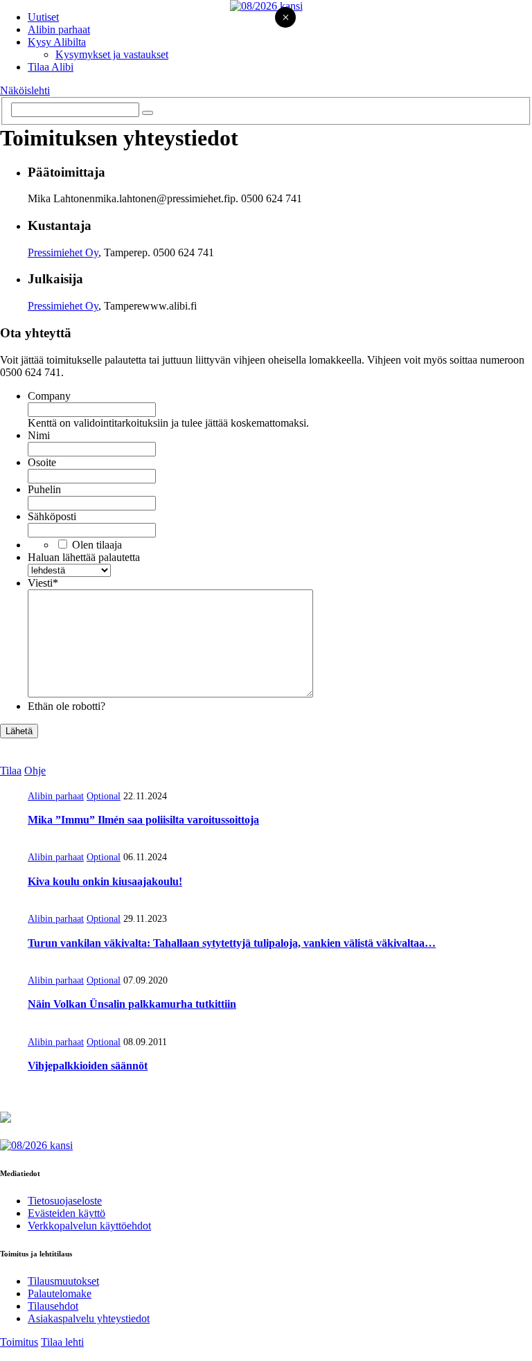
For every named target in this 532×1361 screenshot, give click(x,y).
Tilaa (10, 770)
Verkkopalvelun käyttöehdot (89, 1225)
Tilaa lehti (62, 1342)
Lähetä (19, 731)
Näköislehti (25, 90)
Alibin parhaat (59, 29)
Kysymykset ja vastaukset (111, 54)
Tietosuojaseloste (65, 1201)
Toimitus (19, 1342)
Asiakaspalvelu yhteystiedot (89, 1318)
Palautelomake (59, 1293)
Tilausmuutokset (63, 1281)
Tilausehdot (53, 1306)
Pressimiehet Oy (63, 252)
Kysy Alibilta (57, 42)
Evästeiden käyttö (66, 1213)
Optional (104, 796)
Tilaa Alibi (50, 67)
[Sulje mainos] (285, 18)
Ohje (35, 770)
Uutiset (43, 17)
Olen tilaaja (97, 545)
